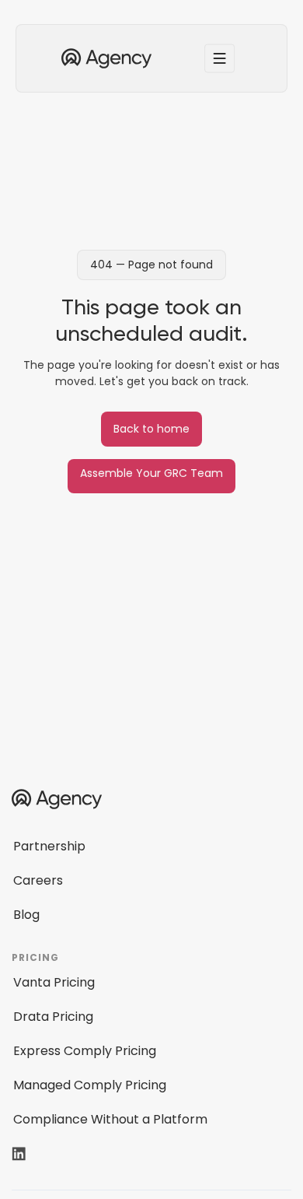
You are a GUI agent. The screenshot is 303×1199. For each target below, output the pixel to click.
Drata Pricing (53, 1016)
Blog (26, 915)
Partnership (49, 846)
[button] (219, 58)
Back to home (151, 428)
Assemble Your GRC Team (151, 473)
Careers (38, 880)
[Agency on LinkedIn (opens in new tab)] (29, 1154)
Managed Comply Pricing (89, 1085)
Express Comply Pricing (84, 1051)
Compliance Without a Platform (110, 1119)
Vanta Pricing (54, 982)
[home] (103, 57)
